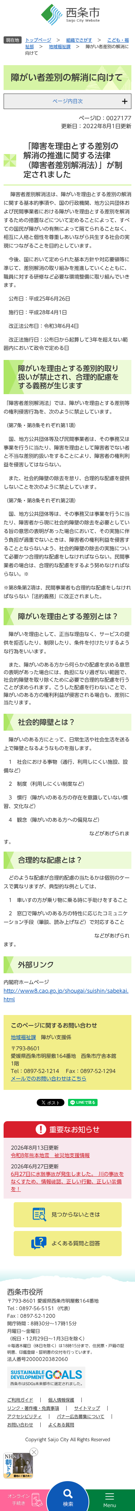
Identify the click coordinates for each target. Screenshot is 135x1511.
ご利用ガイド (20, 1400)
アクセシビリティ (24, 1416)
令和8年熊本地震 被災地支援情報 (50, 1155)
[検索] (67, 1495)
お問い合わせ (20, 1424)
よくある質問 (61, 1424)
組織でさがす (79, 40)
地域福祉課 (60, 46)
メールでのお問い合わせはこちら (48, 1078)
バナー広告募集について (80, 1416)
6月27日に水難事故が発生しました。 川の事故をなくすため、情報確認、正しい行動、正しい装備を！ (67, 1182)
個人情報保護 (61, 1400)
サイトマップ (87, 1408)
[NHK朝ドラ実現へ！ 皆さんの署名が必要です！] (18, 1465)
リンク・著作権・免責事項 (33, 1408)
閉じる (34, 1452)
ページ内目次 (68, 101)
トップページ (38, 40)
